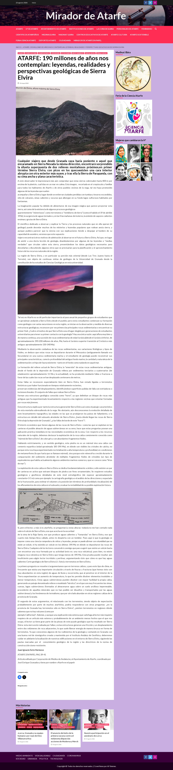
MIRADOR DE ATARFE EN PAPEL (88, 40)
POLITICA (43, 759)
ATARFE (19, 29)
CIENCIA (54, 724)
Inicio (34, 3)
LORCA (29, 727)
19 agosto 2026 (90, 739)
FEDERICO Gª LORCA (35, 724)
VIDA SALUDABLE (68, 727)
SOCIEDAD (99, 727)
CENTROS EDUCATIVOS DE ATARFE (92, 34)
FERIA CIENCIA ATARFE (26, 40)
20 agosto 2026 (23, 741)
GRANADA (21, 727)
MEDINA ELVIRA (49, 34)
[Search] (155, 29)
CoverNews (99, 766)
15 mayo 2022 (24, 83)
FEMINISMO (146, 29)
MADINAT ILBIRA (66, 34)
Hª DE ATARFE (32, 29)
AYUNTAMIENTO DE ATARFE (53, 29)
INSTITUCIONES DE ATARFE (81, 29)
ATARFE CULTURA (119, 34)
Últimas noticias (102, 53)
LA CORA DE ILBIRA (105, 29)
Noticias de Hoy (90, 53)
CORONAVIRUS (74, 755)
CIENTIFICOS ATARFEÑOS (27, 34)
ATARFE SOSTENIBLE (139, 34)
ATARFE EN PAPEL (43, 53)
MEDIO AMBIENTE (77, 53)
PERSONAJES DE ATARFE (128, 29)
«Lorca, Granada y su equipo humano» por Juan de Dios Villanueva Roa (30, 736)
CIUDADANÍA (65, 40)
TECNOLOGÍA (56, 759)
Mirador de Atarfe (86, 15)
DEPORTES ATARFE (47, 40)
